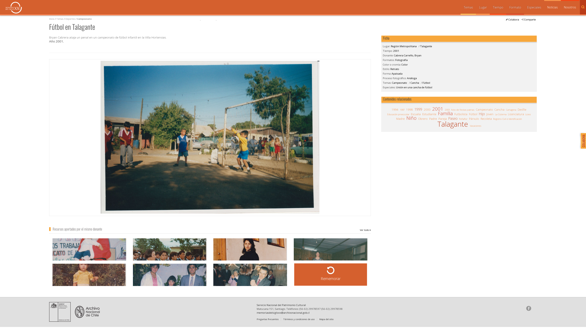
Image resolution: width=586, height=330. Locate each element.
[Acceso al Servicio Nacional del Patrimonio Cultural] (61, 320)
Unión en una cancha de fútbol (414, 87)
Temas (468, 7)
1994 (395, 109)
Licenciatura (516, 114)
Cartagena (511, 109)
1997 (402, 109)
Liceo (528, 114)
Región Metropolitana (404, 46)
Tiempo (498, 7)
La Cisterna (500, 114)
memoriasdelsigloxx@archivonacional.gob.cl (283, 312)
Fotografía (401, 60)
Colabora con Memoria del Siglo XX (582, 141)
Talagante (426, 46)
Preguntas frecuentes (268, 319)
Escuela (416, 114)
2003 (447, 109)
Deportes (70, 18)
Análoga (412, 78)
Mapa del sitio (326, 319)
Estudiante (429, 114)
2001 (396, 51)
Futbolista (460, 114)
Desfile (522, 109)
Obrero (423, 119)
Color (404, 64)
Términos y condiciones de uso (299, 319)
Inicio (51, 18)
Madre (400, 119)
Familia (445, 113)
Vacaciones (475, 125)
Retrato (394, 69)
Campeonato (84, 18)
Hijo (482, 114)
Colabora (513, 19)
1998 (409, 109)
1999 (418, 109)
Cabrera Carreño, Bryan (365, 230)
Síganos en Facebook (529, 308)
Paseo (453, 118)
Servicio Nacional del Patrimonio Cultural (281, 305)
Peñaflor (463, 118)
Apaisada (397, 73)
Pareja (442, 119)
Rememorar (331, 278)
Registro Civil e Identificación (507, 118)
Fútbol (426, 82)
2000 (427, 109)
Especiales (534, 7)
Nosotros (570, 7)
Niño (411, 118)
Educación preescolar (398, 114)
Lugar (483, 7)
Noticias (552, 7)
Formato (515, 7)
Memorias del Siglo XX (14, 8)
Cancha (415, 82)
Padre (433, 119)
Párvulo (474, 119)
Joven (490, 114)
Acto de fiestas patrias (462, 109)
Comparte (530, 19)
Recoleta (486, 119)
